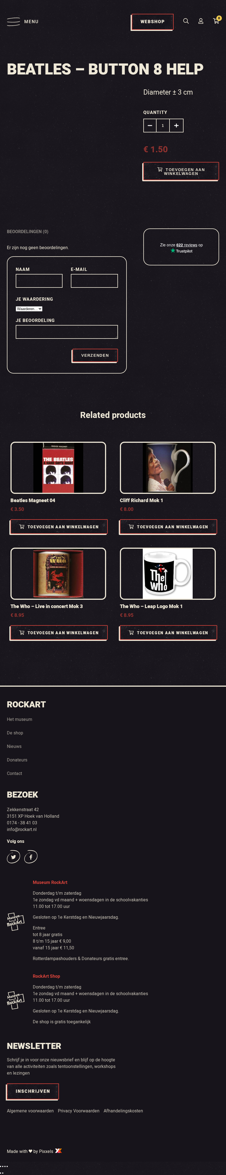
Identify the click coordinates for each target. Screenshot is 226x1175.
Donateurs (17, 760)
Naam (23, 269)
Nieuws (14, 746)
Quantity (155, 112)
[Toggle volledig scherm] (2, 1166)
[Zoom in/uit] (0, 1166)
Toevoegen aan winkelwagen (184, 171)
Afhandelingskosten (123, 1111)
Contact (14, 773)
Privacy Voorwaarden (78, 1111)
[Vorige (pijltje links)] (0, 1173)
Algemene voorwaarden (30, 1111)
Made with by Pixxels (30, 1151)
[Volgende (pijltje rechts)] (2, 1173)
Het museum (19, 719)
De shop (15, 733)
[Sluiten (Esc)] (7, 1166)
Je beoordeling (36, 320)
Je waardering (35, 299)
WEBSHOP (153, 21)
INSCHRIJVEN (33, 1091)
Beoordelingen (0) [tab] (28, 231)
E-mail (80, 269)
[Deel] (5, 1166)
